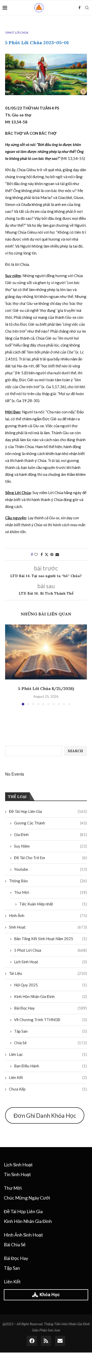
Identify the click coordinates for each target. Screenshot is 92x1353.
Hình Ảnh (48, 915)
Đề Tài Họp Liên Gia (48, 811)
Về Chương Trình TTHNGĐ (50, 1019)
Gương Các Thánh (50, 823)
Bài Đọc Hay (50, 1008)
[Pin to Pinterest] (51, 554)
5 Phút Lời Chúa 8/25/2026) (46, 688)
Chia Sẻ (50, 1042)
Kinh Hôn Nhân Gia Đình (50, 996)
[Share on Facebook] (42, 554)
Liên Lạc (48, 1054)
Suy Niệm (50, 846)
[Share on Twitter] (46, 554)
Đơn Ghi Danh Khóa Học (45, 1115)
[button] (9, 664)
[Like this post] (36, 554)
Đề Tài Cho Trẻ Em (50, 857)
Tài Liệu (48, 973)
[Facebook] (79, 7)
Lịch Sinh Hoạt (50, 961)
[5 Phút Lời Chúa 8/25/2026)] (46, 651)
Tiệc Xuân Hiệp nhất (53, 904)
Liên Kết (48, 1077)
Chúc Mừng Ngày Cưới (27, 1197)
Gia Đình (50, 834)
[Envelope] (60, 1341)
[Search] (86, 7)
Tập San (50, 1031)
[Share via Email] (57, 554)
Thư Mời (50, 892)
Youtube (50, 869)
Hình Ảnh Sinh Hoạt (23, 1234)
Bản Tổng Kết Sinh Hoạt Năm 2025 (50, 938)
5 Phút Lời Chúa (50, 950)
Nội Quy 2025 (50, 985)
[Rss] (46, 1341)
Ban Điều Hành (50, 1066)
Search (75, 751)
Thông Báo (48, 880)
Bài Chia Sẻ (15, 1244)
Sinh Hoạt (48, 927)
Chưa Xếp (48, 1089)
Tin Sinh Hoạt (17, 1174)
